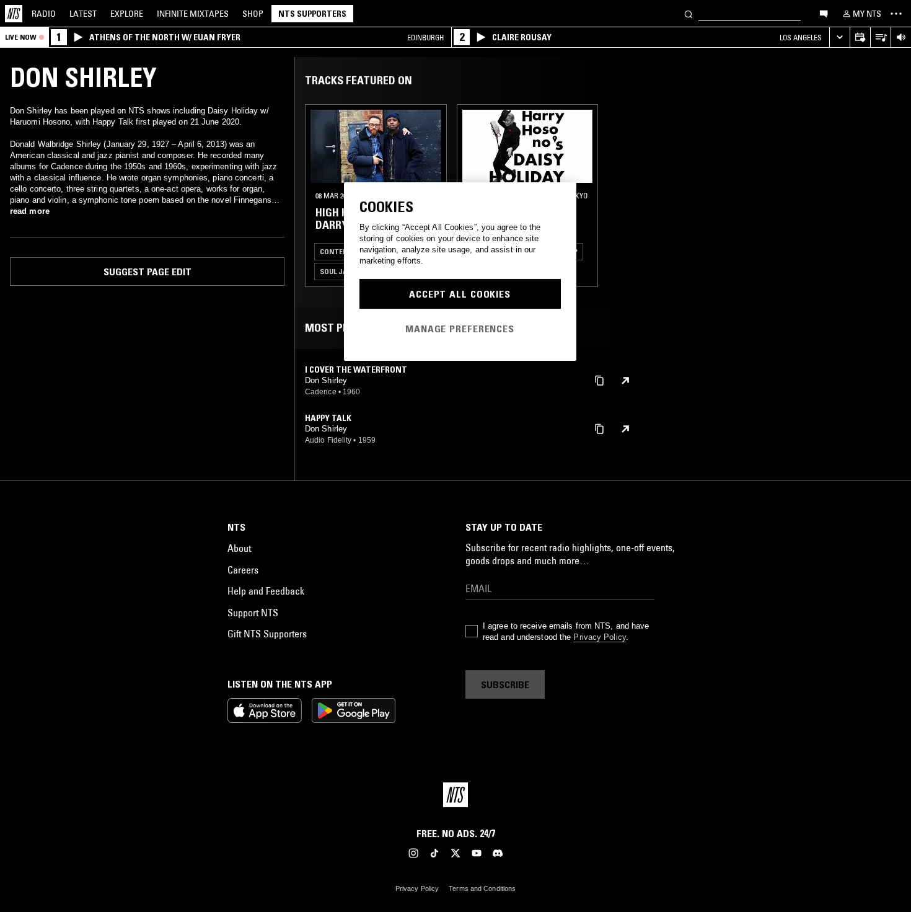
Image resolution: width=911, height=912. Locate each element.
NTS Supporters (312, 13)
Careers (242, 570)
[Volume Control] (901, 37)
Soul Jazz (338, 271)
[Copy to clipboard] (599, 379)
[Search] (688, 13)
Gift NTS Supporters (267, 633)
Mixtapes (193, 13)
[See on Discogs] (625, 381)
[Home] (13, 13)
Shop (252, 13)
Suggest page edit (147, 271)
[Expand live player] (839, 37)
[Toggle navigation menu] (896, 13)
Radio (44, 13)
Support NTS (252, 612)
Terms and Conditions (482, 888)
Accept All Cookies (460, 294)
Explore (126, 13)
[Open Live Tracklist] (880, 37)
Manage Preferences (459, 328)
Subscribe (505, 684)
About (239, 548)
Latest (83, 13)
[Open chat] (824, 13)
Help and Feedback (265, 591)
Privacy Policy (599, 637)
